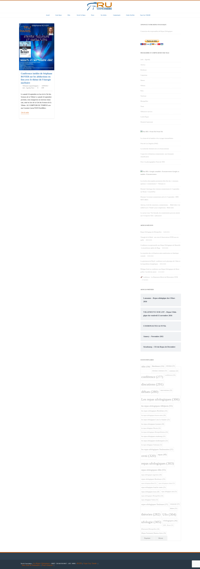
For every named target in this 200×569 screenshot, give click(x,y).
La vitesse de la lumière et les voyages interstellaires (157, 138)
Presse (92, 15)
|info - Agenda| (27, 88)
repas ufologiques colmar (167, 483)
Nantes (143, 80)
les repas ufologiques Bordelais (154, 411)
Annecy (143, 65)
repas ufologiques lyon (150, 492)
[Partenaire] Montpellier (150, 529)
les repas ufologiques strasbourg (153, 436)
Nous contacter (47, 565)
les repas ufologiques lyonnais (152, 424)
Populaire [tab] (147, 538)
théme (173, 508)
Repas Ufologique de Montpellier (151, 232)
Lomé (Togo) (145, 117)
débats (149, 392)
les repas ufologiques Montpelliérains (154, 432)
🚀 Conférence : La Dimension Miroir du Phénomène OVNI (159, 277)
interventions (166, 390)
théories (150, 514)
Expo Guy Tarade (90, 563)
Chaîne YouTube (130, 15)
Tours (142, 106)
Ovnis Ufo (159, 131)
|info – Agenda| (145, 59)
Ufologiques (170, 521)
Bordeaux (144, 70)
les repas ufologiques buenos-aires (153, 415)
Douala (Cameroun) (147, 122)
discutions (152, 384)
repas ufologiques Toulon (149, 500)
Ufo (169, 514)
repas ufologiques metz (169, 491)
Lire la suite (25, 112)
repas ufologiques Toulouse (154, 504)
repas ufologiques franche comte (153, 487)
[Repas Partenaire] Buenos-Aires (153, 533)
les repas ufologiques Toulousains (157, 449)
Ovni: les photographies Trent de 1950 (153, 162)
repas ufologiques (157, 463)
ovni (148, 456)
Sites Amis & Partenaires (31, 565)
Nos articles (103, 15)
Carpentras (144, 75)
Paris (32, 88)
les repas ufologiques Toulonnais (151, 445)
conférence (152, 377)
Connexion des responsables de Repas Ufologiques (156, 31)
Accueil (48, 15)
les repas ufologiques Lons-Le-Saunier (155, 420)
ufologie (151, 522)
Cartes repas (58, 15)
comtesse (173, 371)
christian (170, 366)
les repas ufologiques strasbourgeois (154, 441)
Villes (68, 15)
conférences (170, 375)
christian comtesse (159, 371)
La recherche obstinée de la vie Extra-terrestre (155, 149)
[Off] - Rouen (168, 525)
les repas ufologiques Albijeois (157, 406)
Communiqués (116, 15)
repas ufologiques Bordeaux (153, 479)
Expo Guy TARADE (145, 15)
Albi (145, 366)
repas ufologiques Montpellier (152, 496)
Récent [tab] (161, 538)
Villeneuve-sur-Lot (146, 111)
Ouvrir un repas (81, 15)
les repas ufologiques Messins (151, 428)
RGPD (79, 563)
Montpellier (144, 101)
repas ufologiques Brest (148, 483)
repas (162, 454)
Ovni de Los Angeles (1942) (149, 143)
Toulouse (143, 96)
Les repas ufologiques (160, 399)
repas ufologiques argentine (151, 475)
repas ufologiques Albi (153, 470)
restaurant (175, 504)
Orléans (143, 85)
